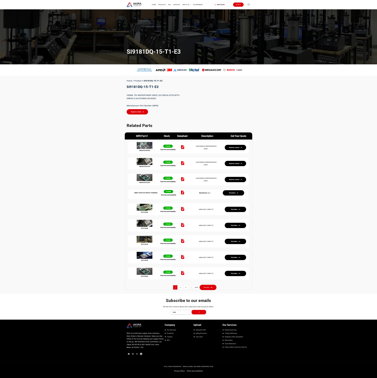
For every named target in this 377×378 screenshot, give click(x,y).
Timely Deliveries (231, 333)
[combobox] (228, 4)
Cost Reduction (230, 344)
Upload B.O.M (201, 330)
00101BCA (144, 244)
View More (234, 209)
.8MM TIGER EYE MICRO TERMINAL (146, 193)
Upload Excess (201, 333)
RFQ (168, 340)
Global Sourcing (230, 330)
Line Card (199, 337)
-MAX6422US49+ (144, 166)
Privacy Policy (179, 371)
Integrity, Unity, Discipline (234, 337)
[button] (186, 5)
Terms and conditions (195, 371)
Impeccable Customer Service (236, 347)
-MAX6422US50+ (144, 182)
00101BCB (144, 260)
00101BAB (144, 228)
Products (170, 333)
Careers (170, 337)
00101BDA (144, 276)
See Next (207, 287)
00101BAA (144, 212)
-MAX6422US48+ (144, 150)
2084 (196, 287)
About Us (185, 4)
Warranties (229, 340)
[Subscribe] (199, 312)
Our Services (171, 330)
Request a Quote (136, 112)
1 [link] (175, 287)
